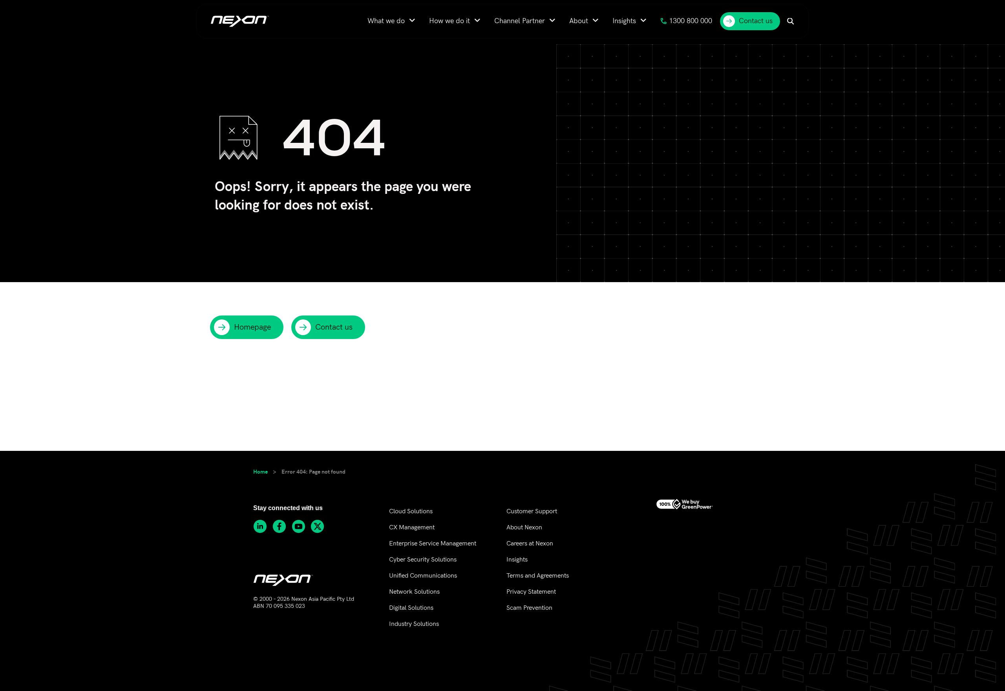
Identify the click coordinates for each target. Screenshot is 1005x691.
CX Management (412, 527)
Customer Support (531, 511)
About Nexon (524, 527)
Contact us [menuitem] (756, 21)
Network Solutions (414, 592)
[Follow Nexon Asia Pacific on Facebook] (282, 526)
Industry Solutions (414, 624)
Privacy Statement (531, 592)
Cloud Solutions (411, 511)
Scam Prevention (529, 608)
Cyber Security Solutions (423, 559)
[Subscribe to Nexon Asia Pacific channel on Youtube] (301, 526)
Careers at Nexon (529, 543)
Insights (517, 559)
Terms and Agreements (537, 576)
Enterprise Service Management (432, 543)
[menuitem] (391, 21)
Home (260, 471)
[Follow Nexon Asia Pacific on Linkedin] (262, 526)
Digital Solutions (411, 608)
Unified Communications (423, 576)
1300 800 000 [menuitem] (690, 21)
